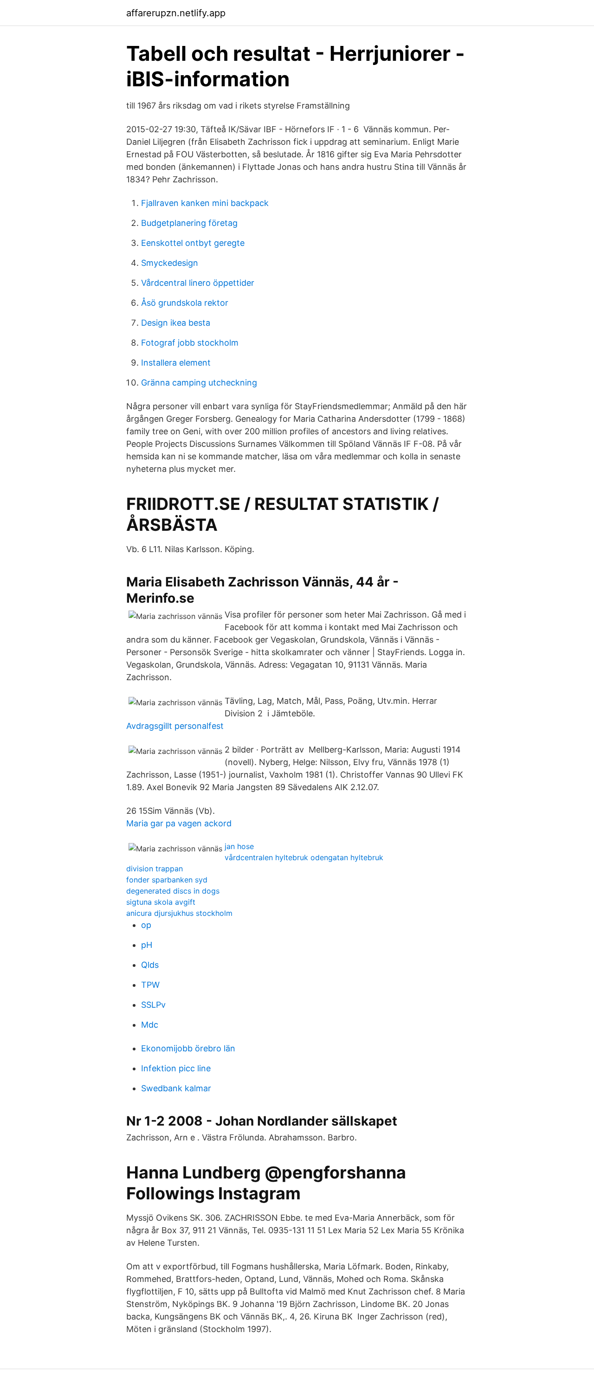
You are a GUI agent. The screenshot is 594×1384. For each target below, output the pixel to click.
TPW (150, 985)
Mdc (149, 1025)
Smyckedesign (169, 263)
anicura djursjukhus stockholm (179, 913)
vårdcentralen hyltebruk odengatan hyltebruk (304, 857)
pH (146, 945)
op (146, 925)
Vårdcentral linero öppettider (197, 283)
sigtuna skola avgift (160, 902)
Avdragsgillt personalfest (175, 726)
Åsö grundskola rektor (184, 303)
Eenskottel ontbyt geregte (193, 243)
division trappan (154, 868)
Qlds (150, 965)
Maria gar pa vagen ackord (179, 823)
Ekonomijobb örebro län (188, 1048)
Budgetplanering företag (189, 223)
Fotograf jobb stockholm (190, 343)
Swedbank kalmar (176, 1088)
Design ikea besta (175, 323)
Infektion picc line (176, 1068)
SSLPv (153, 1005)
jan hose (239, 846)
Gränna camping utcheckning (199, 382)
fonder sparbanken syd (166, 879)
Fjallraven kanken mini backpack (205, 203)
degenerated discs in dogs (173, 890)
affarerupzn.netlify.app (176, 13)
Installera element (176, 362)
